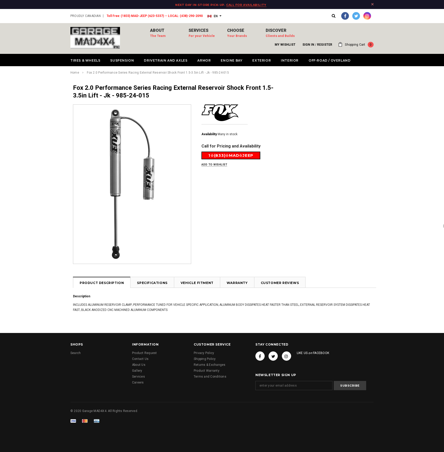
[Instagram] (367, 16)
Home (74, 72)
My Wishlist (285, 44)
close (372, 4)
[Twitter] (356, 16)
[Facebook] (345, 16)
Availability (209, 134)
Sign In (308, 44)
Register (324, 44)
